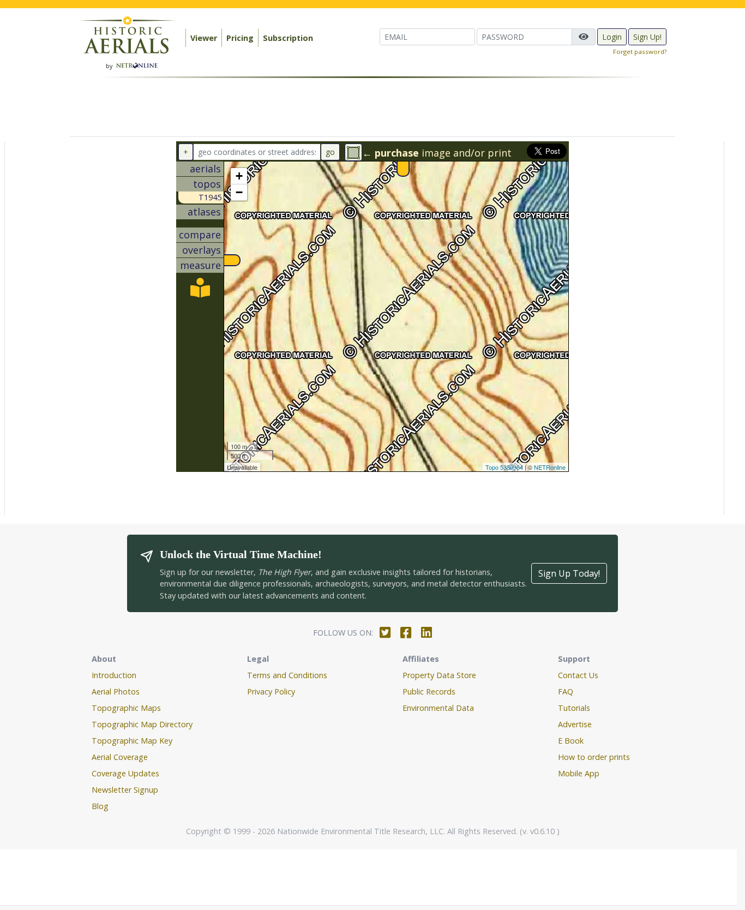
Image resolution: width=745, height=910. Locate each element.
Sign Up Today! (569, 573)
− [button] (239, 192)
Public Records (428, 691)
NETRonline (550, 467)
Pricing (240, 38)
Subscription (288, 38)
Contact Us (578, 675)
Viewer (203, 38)
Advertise (575, 724)
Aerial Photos (116, 691)
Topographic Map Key (132, 740)
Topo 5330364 (504, 467)
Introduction (114, 675)
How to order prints (594, 757)
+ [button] (239, 176)
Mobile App (578, 773)
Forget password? (639, 51)
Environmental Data (438, 708)
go (330, 152)
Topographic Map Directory (142, 724)
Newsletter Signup (125, 790)
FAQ (565, 691)
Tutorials (574, 708)
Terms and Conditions (287, 675)
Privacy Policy (271, 691)
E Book (571, 740)
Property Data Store (439, 675)
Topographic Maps (126, 708)
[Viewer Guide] (200, 291)
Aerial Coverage (120, 757)
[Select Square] (353, 152)
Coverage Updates (125, 773)
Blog (100, 806)
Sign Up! (647, 37)
